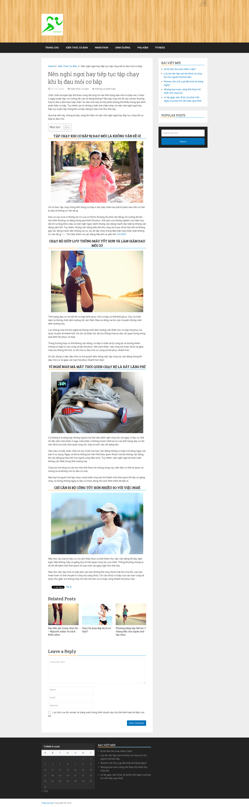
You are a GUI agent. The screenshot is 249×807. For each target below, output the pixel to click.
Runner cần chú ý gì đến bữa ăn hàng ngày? (123, 763)
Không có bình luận (105, 88)
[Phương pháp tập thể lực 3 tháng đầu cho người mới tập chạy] (131, 614)
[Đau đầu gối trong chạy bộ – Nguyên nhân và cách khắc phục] (63, 614)
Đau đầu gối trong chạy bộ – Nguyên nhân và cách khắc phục (63, 631)
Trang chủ (52, 47)
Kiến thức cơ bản (77, 47)
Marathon (101, 47)
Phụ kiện (142, 47)
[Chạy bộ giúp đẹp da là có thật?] (97, 614)
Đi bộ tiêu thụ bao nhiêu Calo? (180, 69)
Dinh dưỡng (122, 47)
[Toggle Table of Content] (65, 127)
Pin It (69, 587)
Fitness (160, 47)
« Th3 (45, 791)
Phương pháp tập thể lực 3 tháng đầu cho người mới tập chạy (131, 631)
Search (183, 141)
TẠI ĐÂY (121, 234)
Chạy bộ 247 (47, 803)
